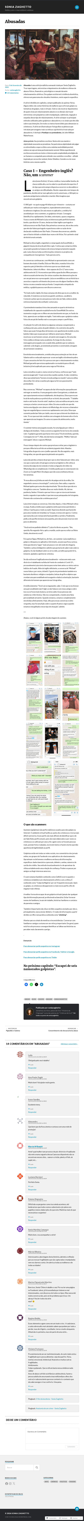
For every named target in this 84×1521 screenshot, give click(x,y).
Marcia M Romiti (35, 1146)
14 (13, 93)
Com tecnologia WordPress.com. (18, 1517)
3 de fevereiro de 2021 (13, 86)
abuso (27, 999)
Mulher (49, 999)
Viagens (72, 1481)
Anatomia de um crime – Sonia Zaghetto (51, 1408)
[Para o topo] (77, 1509)
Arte (46, 1481)
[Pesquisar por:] (22, 1467)
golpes (41, 999)
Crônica (54, 1481)
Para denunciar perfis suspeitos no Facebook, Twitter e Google (49, 952)
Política (63, 1481)
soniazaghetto (15, 90)
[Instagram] (10, 1482)
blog (34, 999)
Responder (32, 1068)
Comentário (71, 1447)
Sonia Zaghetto (18, 6)
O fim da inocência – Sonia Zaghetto (49, 1399)
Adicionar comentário (69, 1044)
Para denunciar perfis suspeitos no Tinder (40, 957)
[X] (13, 1482)
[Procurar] (37, 1467)
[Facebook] (6, 1482)
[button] (34, 637)
